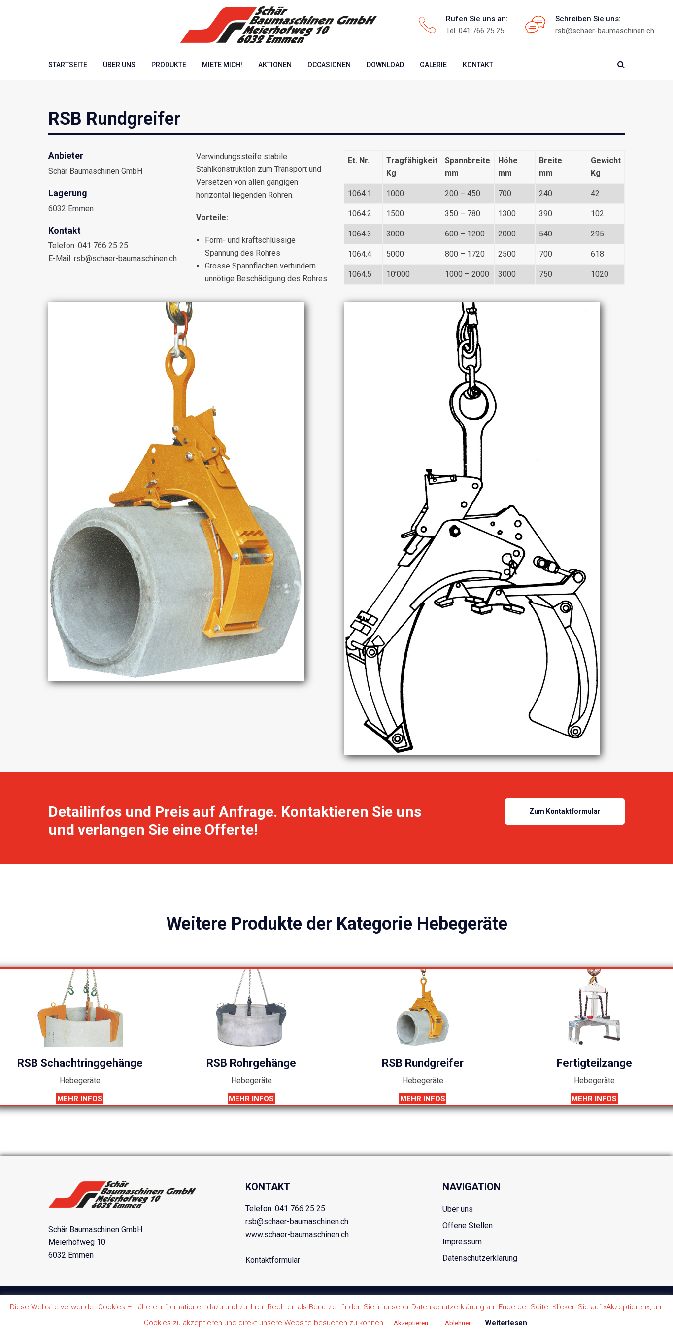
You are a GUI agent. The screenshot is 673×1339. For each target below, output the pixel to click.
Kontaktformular (272, 1260)
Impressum (462, 1241)
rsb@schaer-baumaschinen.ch (604, 30)
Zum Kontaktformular (565, 811)
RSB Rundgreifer (423, 1063)
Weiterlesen (506, 1322)
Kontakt (478, 64)
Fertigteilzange (594, 1063)
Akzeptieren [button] (411, 1323)
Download (385, 64)
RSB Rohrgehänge (251, 1063)
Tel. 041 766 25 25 (475, 30)
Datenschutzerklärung (479, 1258)
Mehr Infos (79, 1098)
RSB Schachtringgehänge (80, 1063)
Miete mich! (222, 64)
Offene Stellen (467, 1225)
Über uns (119, 64)
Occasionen (329, 64)
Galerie (433, 64)
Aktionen (275, 64)
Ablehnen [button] (458, 1323)
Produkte (168, 64)
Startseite (67, 64)
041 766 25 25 (300, 1208)
